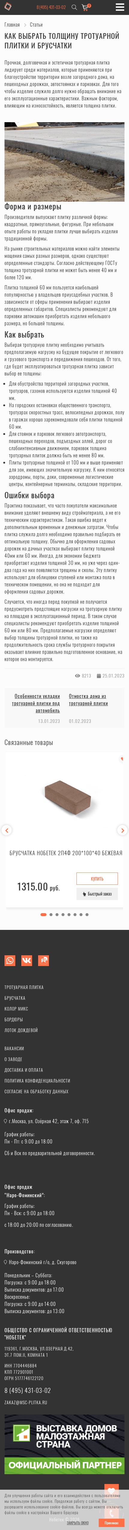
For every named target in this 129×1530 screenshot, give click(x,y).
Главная (12, 24)
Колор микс (16, 1008)
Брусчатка (15, 998)
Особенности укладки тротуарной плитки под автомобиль (36, 703)
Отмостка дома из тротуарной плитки (88, 699)
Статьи (36, 24)
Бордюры (13, 1019)
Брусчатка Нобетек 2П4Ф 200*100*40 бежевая (66, 853)
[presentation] (7, 830)
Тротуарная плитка (24, 987)
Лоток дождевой (21, 1030)
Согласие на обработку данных (36, 1091)
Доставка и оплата (23, 1070)
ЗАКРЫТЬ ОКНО (77, 1522)
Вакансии (14, 1048)
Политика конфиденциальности (37, 1080)
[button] (43, 914)
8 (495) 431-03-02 (51, 7)
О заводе (13, 1059)
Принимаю (111, 1522)
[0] (84, 7)
